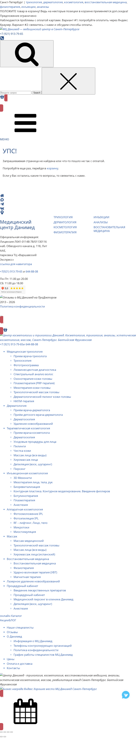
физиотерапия (10, 7)
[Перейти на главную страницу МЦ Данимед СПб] (69, 29)
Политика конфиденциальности (22, 306)
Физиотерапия (65, 232)
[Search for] (16, 92)
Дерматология (65, 222)
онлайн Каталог (11, 616)
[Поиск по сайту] (27, 53)
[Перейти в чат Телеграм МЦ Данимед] (67, 204)
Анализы (101, 222)
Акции (4, 620)
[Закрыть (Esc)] (11, 732)
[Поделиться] (8, 732)
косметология (73, 2)
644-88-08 (32, 271)
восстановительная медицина (106, 2)
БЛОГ (12, 620)
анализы (43, 7)
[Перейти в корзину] (2, 97)
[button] (69, 103)
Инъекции (101, 217)
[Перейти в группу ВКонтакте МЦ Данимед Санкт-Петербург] (67, 208)
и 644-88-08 (30, 344)
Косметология (65, 227)
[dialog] (69, 531)
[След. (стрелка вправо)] (4, 736)
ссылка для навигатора (16, 264)
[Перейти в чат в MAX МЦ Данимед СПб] (67, 200)
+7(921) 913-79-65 (11, 271)
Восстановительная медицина (109, 229)
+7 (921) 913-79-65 (11, 344)
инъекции (28, 7)
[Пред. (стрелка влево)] (1, 736)
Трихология (63, 217)
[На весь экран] (4, 732)
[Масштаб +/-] (1, 732)
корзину (52, 168)
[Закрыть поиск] (68, 81)
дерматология (53, 2)
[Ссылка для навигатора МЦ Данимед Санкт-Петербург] (67, 212)
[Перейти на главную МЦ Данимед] (67, 195)
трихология (34, 2)
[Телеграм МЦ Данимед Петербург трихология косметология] (125, 694)
